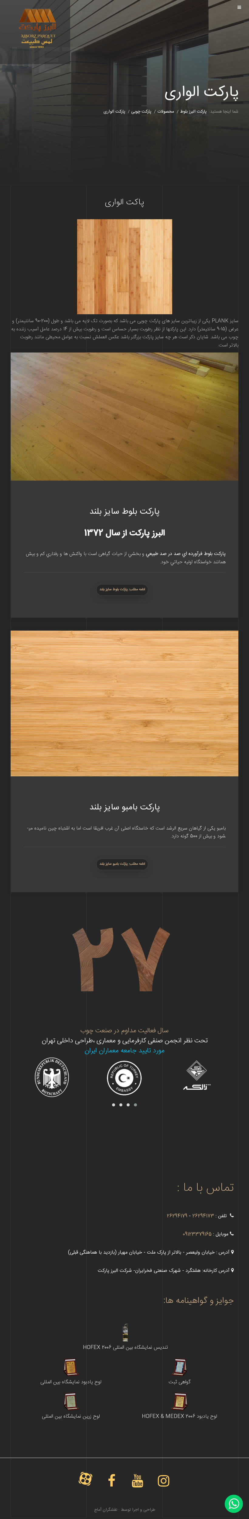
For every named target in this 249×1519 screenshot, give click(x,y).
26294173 (202, 1216)
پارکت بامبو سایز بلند (124, 808)
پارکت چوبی (141, 111)
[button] (135, 1105)
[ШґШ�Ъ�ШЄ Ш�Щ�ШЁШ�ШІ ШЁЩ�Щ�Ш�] (36, 20)
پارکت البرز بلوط (193, 111)
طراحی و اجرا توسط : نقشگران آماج (124, 1510)
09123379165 (197, 1234)
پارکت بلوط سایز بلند (124, 512)
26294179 (177, 1216)
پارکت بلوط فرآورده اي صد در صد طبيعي (186, 554)
